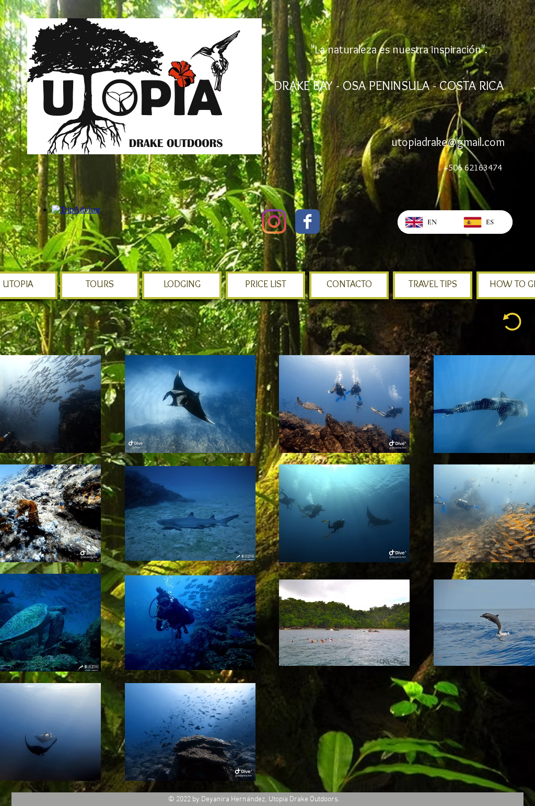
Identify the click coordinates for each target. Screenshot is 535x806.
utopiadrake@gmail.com (448, 142)
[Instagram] (274, 221)
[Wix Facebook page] (307, 221)
